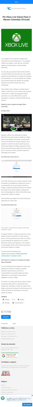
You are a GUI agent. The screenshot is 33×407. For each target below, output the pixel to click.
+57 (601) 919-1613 (10, 331)
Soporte (3, 385)
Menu (16, 2)
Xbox (14, 323)
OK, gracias (27, 404)
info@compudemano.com (7, 338)
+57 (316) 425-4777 (10, 334)
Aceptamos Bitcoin (6, 387)
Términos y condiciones (7, 392)
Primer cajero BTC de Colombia (9, 390)
